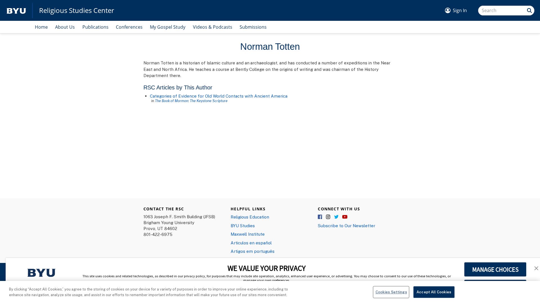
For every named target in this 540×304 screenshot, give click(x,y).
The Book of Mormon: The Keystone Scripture (191, 100)
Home (41, 27)
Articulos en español (251, 242)
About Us (65, 27)
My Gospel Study (167, 27)
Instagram (328, 217)
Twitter (336, 217)
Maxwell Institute (248, 234)
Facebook (320, 217)
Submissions (253, 27)
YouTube (344, 217)
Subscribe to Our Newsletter (346, 225)
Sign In (460, 10)
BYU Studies (243, 225)
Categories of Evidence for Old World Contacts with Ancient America (218, 95)
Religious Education (250, 216)
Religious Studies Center (76, 10)
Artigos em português (252, 251)
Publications (95, 27)
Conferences (129, 27)
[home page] (16, 10)
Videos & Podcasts (212, 27)
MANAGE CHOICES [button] (495, 269)
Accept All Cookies (434, 292)
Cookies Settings (391, 292)
